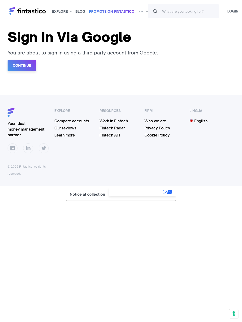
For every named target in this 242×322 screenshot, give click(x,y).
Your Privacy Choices (136, 192)
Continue (22, 65)
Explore (60, 11)
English (200, 121)
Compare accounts (71, 121)
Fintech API (109, 135)
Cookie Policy (157, 135)
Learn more (64, 135)
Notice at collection (87, 194)
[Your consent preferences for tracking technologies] (233, 313)
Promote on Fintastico (111, 11)
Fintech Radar (112, 128)
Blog (80, 11)
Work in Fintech (113, 121)
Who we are (155, 121)
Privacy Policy (157, 128)
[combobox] (183, 11)
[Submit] (155, 11)
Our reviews (65, 128)
